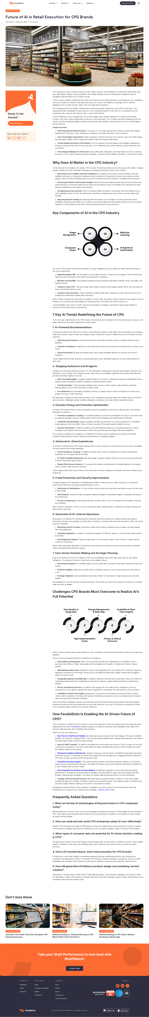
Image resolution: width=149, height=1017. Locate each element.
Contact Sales (74, 968)
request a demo (104, 790)
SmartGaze (23, 991)
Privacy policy (59, 995)
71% (84, 117)
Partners (57, 988)
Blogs (36, 984)
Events (57, 991)
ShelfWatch (23, 984)
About (57, 984)
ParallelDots (75, 727)
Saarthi (22, 988)
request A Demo (16, 123)
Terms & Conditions (61, 998)
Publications (38, 995)
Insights (37, 991)
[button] (53, 3)
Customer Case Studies (42, 988)
